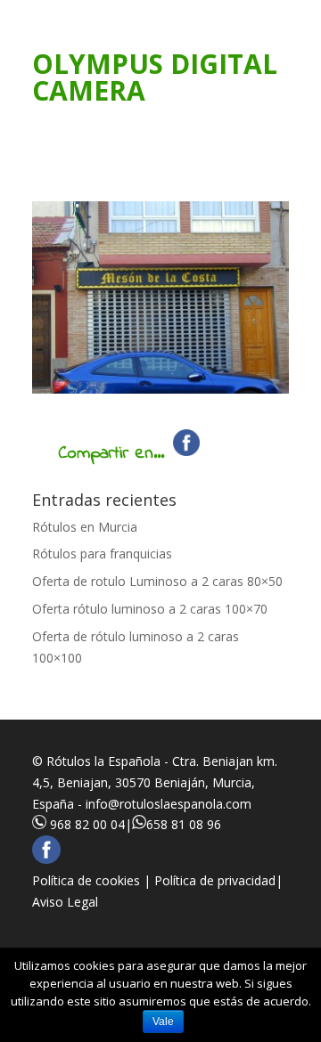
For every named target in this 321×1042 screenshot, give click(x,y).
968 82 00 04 (87, 824)
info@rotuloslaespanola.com (168, 803)
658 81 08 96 (183, 824)
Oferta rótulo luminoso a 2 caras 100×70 (150, 608)
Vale (163, 1021)
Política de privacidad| (218, 880)
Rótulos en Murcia (84, 526)
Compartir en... (111, 454)
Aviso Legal (65, 901)
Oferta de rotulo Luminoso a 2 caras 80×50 (157, 581)
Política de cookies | (93, 880)
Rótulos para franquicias (102, 553)
